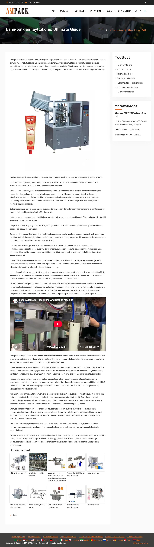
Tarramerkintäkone (124, 74)
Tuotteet (78, 11)
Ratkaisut (95, 11)
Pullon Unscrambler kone (127, 87)
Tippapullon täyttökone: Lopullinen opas (75, 474)
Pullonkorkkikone (124, 69)
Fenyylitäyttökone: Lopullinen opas (73, 506)
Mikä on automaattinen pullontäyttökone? (18, 506)
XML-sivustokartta (140, 543)
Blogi (110, 11)
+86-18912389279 (16, 2)
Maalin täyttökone (93, 473)
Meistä (64, 11)
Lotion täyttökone (93, 505)
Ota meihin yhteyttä (129, 11)
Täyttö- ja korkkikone (126, 78)
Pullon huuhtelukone (125, 92)
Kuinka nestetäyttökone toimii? (37, 506)
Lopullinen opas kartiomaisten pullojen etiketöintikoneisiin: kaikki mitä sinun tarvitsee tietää (57, 476)
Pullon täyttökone (124, 65)
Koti (54, 11)
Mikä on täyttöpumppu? (18, 473)
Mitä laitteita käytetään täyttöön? (36, 474)
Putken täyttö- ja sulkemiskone (130, 83)
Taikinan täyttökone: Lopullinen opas (55, 506)
